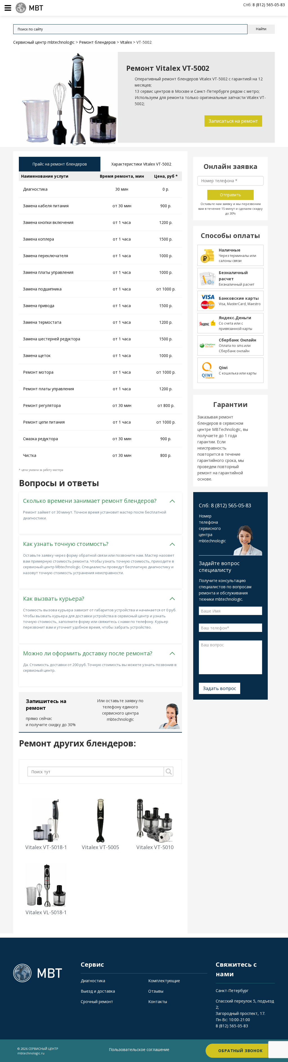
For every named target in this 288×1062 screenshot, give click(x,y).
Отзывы (155, 991)
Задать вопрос (219, 688)
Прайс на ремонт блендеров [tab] (59, 164)
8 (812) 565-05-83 (232, 1025)
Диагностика (93, 980)
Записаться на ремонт (233, 121)
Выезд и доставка (98, 991)
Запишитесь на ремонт (46, 704)
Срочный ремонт (97, 1001)
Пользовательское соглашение (139, 1049)
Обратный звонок (240, 1050)
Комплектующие (164, 980)
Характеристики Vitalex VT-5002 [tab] (141, 164)
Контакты (157, 1001)
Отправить (230, 194)
